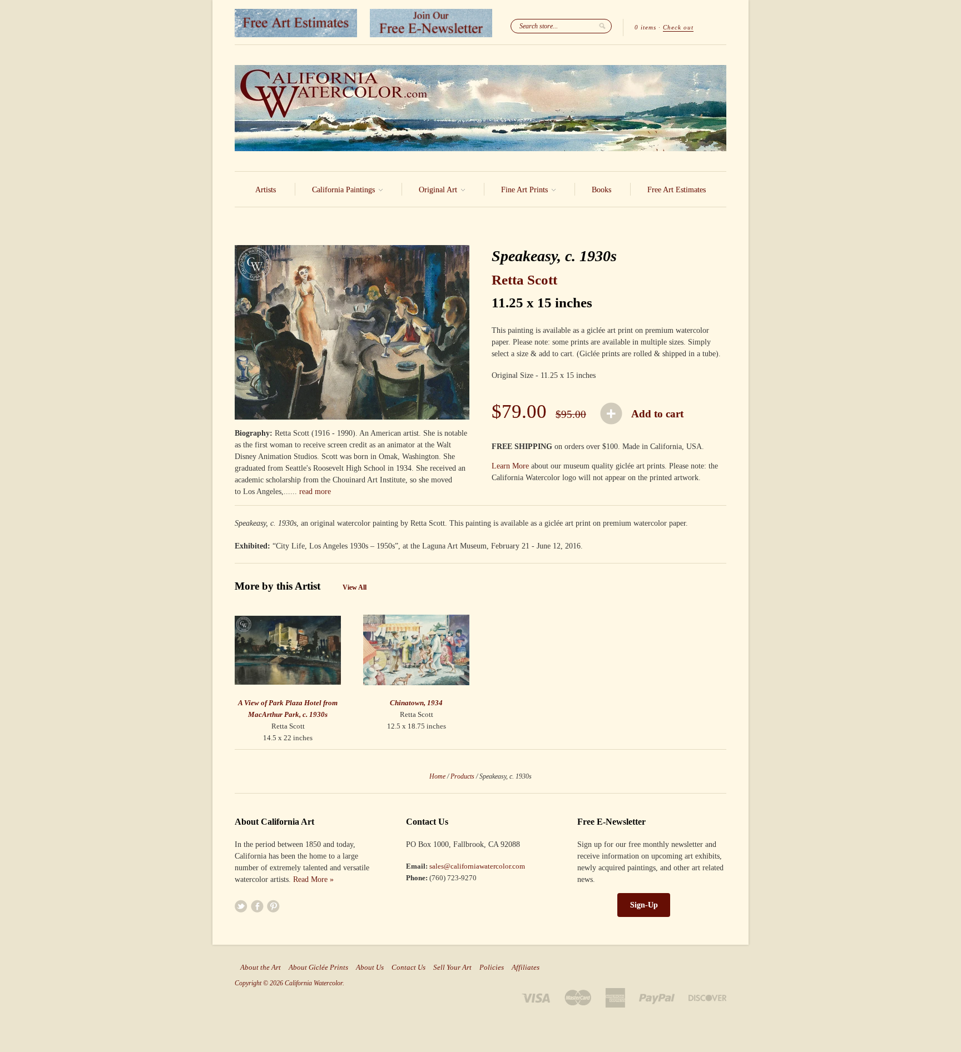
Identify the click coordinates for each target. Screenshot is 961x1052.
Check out (678, 27)
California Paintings (344, 190)
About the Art (260, 967)
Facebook (257, 906)
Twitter (241, 906)
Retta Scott (524, 279)
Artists (265, 190)
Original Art (439, 190)
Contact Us (408, 967)
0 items (645, 27)
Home (437, 776)
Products (462, 776)
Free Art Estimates (676, 190)
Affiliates (525, 967)
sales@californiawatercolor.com (477, 866)
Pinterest (273, 906)
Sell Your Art (452, 967)
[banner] (480, 108)
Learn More (510, 466)
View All (354, 587)
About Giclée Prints (318, 967)
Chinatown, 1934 (416, 703)
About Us (370, 967)
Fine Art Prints (525, 190)
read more (315, 491)
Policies (491, 967)
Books (601, 190)
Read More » (313, 879)
